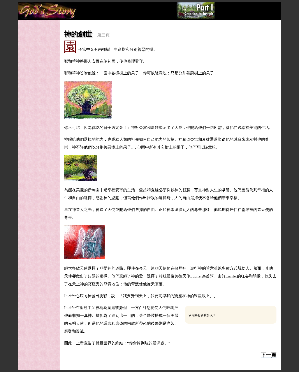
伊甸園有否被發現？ (202, 315)
